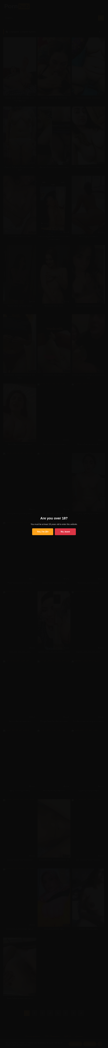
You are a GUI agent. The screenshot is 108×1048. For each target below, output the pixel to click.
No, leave (65, 532)
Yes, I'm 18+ (43, 532)
